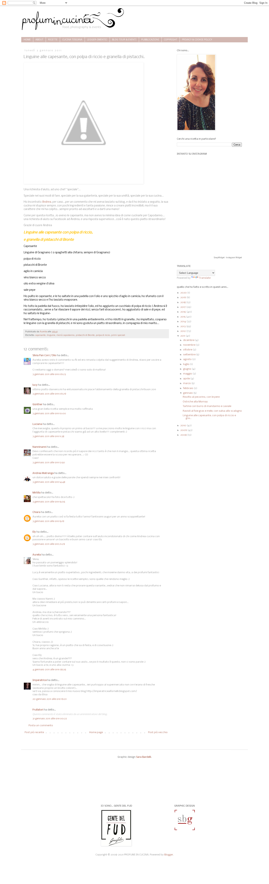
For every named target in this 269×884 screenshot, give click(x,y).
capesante (40, 335)
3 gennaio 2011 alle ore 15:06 (48, 501)
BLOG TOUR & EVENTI (124, 40)
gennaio (188, 393)
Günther (37, 404)
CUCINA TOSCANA (72, 40)
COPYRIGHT (170, 40)
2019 (183, 297)
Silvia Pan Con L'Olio (44, 355)
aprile (186, 378)
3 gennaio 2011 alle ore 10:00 (49, 413)
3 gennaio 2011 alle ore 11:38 (48, 436)
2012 (183, 331)
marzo (187, 383)
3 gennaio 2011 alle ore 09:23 (49, 374)
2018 (183, 302)
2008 (183, 435)
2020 (183, 293)
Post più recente (34, 732)
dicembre (189, 340)
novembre (189, 345)
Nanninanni (39, 447)
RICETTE (53, 40)
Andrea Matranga (43, 473)
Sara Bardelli (143, 757)
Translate (205, 278)
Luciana (37, 424)
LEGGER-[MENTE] (97, 40)
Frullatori (37, 709)
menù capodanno (66, 335)
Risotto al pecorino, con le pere (201, 397)
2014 (183, 321)
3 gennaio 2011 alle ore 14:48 (48, 482)
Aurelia (36, 554)
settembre (189, 354)
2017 (183, 307)
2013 (183, 326)
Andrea (46, 202)
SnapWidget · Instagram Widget (228, 257)
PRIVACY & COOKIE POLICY (197, 40)
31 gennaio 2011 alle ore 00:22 (49, 718)
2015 (183, 317)
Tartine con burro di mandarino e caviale (207, 406)
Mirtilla (36, 492)
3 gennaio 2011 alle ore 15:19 (48, 521)
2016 (183, 312)
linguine (51, 335)
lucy (34, 385)
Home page (96, 732)
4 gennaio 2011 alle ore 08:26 (49, 669)
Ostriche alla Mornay (195, 401)
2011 (183, 336)
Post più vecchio (158, 732)
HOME (27, 40)
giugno (187, 369)
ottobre (188, 349)
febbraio (188, 388)
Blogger (168, 854)
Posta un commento (41, 725)
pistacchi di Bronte (85, 335)
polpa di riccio (103, 335)
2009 (183, 430)
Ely (34, 532)
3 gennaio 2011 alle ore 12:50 (48, 462)
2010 (183, 425)
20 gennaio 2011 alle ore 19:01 (49, 699)
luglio (186, 364)
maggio (188, 373)
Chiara (36, 512)
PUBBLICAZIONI (150, 40)
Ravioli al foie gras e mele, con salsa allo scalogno (212, 411)
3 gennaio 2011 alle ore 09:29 (49, 394)
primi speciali (118, 335)
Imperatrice (39, 680)
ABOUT (39, 40)
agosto (187, 359)
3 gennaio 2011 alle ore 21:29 (48, 544)
